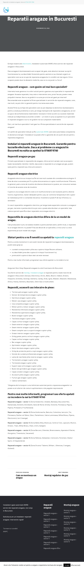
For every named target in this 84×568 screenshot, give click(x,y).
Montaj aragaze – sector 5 (70, 535)
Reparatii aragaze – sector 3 (51, 526)
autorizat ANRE (42, 132)
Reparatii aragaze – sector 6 (51, 543)
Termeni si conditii (10, 528)
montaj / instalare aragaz (34, 273)
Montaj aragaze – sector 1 (70, 511)
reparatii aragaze (64, 237)
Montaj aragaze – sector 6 (70, 540)
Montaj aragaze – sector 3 (70, 523)
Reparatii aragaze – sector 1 (51, 514)
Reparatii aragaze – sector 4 (51, 532)
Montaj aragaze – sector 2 (70, 517)
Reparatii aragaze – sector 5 (51, 537)
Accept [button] (67, 565)
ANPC (5, 531)
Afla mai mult (75, 565)
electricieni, (26, 64)
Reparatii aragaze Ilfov (52, 548)
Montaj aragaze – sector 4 (70, 529)
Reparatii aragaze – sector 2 (51, 520)
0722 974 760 (29, 2)
